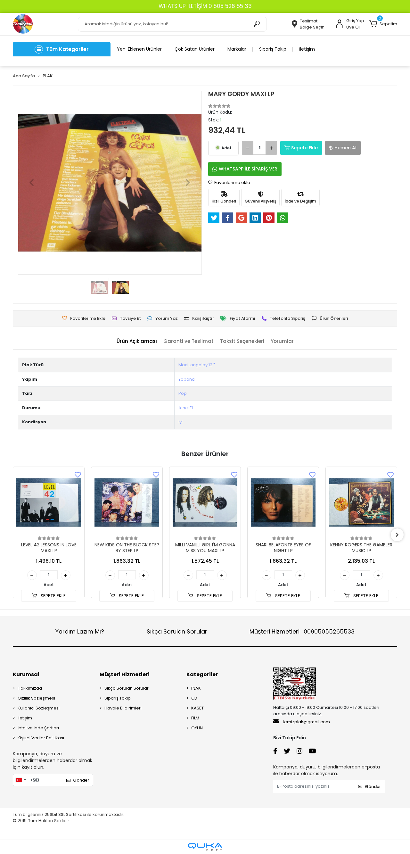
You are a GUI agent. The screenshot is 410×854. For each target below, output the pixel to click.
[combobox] (20, 780)
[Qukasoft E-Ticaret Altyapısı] (205, 847)
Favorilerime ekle (231, 182)
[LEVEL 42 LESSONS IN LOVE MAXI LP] (48, 502)
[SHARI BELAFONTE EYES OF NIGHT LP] (283, 502)
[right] (397, 535)
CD (194, 698)
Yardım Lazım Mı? (79, 631)
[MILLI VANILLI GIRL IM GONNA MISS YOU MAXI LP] (205, 502)
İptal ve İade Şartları (38, 728)
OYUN (197, 728)
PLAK (196, 688)
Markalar (236, 49)
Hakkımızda (30, 688)
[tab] (137, 341)
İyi (180, 422)
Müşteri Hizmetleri (302, 631)
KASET (197, 708)
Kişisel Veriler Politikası (41, 738)
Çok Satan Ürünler (195, 49)
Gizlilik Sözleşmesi (36, 698)
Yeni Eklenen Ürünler (139, 49)
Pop (182, 393)
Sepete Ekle (304, 148)
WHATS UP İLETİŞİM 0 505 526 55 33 (205, 6)
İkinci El (185, 408)
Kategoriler (202, 674)
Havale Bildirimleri (123, 708)
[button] (383, 24)
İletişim (307, 49)
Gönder (81, 780)
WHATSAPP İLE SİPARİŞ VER (248, 169)
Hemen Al (345, 148)
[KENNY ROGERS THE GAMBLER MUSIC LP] (361, 502)
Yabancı (186, 379)
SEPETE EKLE (52, 596)
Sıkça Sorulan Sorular (177, 631)
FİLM (195, 718)
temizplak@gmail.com (306, 722)
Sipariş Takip (272, 49)
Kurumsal (26, 674)
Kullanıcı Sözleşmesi (39, 708)
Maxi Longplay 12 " (196, 365)
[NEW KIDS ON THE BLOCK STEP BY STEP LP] (126, 502)
